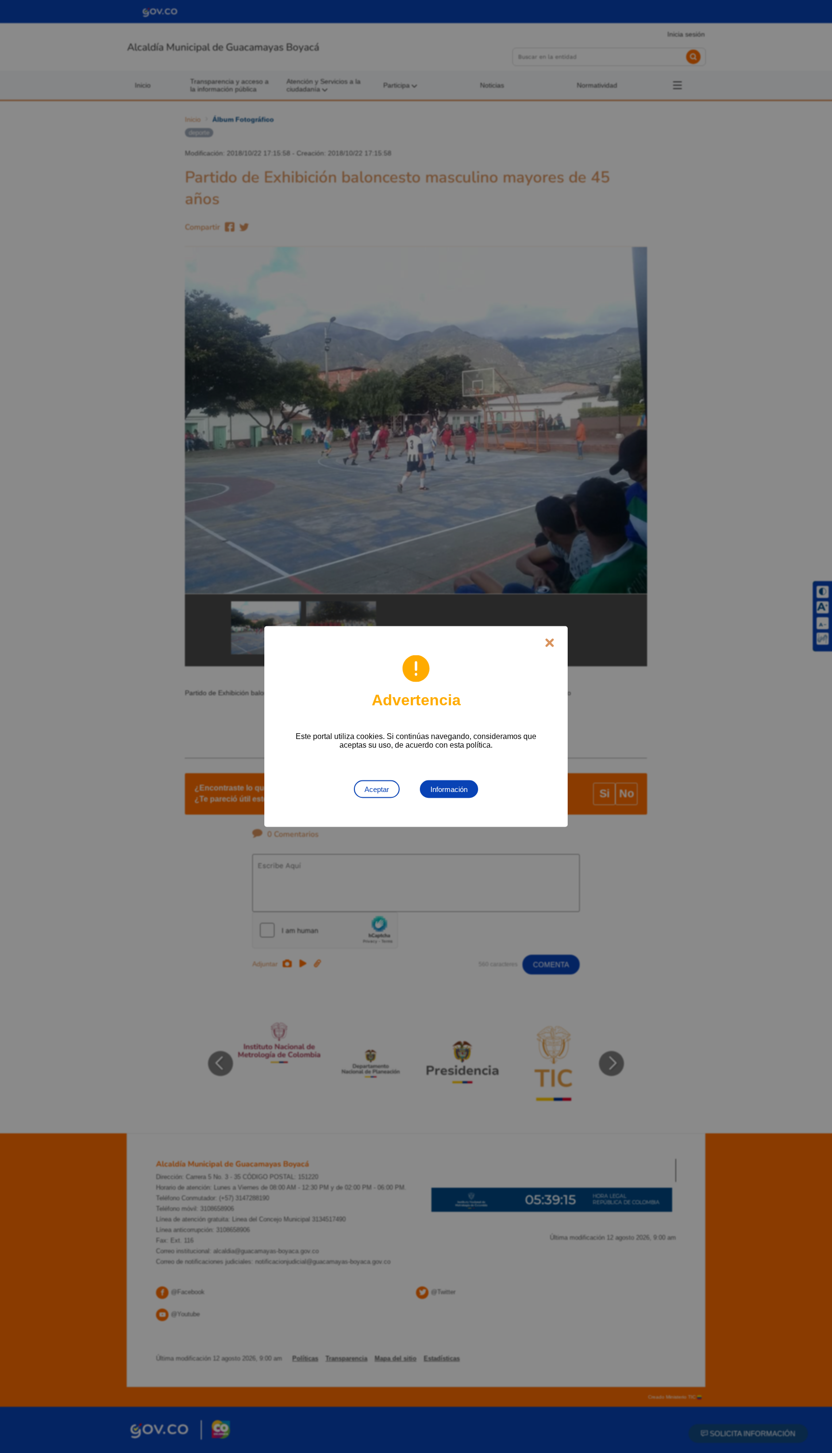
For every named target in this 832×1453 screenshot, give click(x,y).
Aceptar (376, 789)
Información (449, 789)
